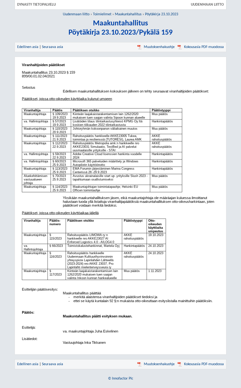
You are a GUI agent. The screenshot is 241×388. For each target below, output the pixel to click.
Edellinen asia (27, 47)
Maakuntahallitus (128, 14)
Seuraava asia (52, 47)
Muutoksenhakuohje (159, 47)
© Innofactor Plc (120, 378)
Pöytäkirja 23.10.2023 (161, 14)
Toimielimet (102, 14)
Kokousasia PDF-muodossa (204, 47)
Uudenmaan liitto (76, 14)
